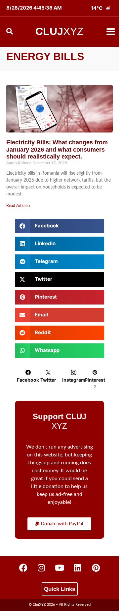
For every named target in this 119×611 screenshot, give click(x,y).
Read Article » (18, 206)
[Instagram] (41, 567)
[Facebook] (23, 567)
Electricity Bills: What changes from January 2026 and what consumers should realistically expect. (57, 149)
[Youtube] (59, 567)
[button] (111, 32)
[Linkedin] (77, 567)
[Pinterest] (96, 567)
